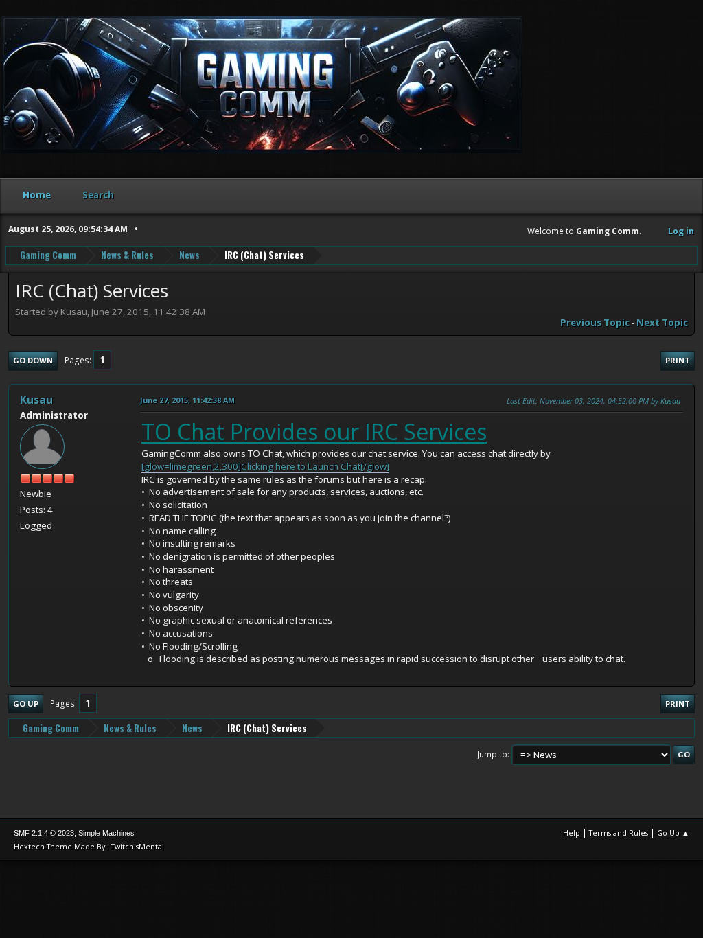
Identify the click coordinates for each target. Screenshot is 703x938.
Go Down (33, 360)
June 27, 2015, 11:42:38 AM (187, 400)
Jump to (492, 754)
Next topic (662, 323)
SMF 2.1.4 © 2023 (44, 833)
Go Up (25, 703)
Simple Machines (106, 833)
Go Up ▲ (673, 832)
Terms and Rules (618, 832)
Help (571, 832)
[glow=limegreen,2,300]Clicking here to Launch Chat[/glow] (265, 466)
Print (677, 360)
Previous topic (595, 323)
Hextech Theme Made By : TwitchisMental (89, 846)
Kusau (36, 399)
